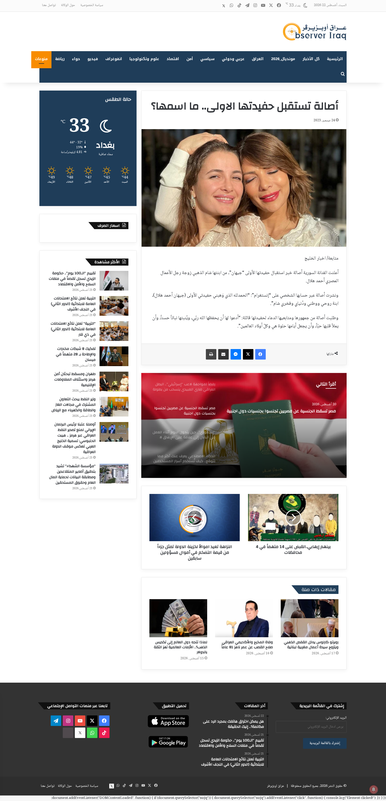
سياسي (207, 58)
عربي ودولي (233, 58)
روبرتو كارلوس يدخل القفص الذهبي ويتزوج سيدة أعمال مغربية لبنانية (311, 645)
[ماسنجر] (236, 354)
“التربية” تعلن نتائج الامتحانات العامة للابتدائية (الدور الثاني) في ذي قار (73, 329)
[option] (244, 425)
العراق (258, 58)
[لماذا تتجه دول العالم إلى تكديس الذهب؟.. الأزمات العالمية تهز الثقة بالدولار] (178, 618)
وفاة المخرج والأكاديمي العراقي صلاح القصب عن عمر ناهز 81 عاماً (247, 645)
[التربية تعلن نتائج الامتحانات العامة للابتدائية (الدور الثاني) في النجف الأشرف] (114, 306)
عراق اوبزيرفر (275, 786)
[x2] (224, 6)
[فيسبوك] (260, 354)
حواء (76, 58)
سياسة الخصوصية (91, 5)
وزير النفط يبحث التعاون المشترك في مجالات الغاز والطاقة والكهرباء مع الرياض (73, 405)
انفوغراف (113, 58)
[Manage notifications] (373, 789)
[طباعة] (211, 354)
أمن (189, 58)
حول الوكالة (68, 5)
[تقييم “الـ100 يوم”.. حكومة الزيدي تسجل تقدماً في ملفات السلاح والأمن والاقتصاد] (114, 281)
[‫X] (248, 354)
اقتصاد (172, 58)
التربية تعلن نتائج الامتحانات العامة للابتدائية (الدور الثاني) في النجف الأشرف (73, 304)
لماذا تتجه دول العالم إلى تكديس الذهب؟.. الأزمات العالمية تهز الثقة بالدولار (180, 647)
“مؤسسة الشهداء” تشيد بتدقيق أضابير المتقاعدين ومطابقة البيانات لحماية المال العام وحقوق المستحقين (72, 474)
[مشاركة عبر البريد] (223, 354)
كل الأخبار (311, 58)
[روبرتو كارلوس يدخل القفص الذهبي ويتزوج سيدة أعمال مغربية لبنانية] (309, 618)
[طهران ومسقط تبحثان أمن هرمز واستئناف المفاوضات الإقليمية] (114, 381)
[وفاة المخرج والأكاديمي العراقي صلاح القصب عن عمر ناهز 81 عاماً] (244, 618)
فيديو (92, 58)
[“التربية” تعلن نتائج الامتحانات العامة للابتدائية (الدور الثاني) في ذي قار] (114, 331)
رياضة (60, 58)
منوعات (41, 58)
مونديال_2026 (283, 58)
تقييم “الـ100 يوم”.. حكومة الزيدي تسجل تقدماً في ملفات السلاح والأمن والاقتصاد (72, 279)
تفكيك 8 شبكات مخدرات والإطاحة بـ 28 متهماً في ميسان (76, 354)
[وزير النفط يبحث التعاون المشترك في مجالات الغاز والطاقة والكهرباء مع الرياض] (114, 407)
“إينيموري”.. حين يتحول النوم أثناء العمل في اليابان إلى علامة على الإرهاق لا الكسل (281, 415)
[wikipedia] (216, 6)
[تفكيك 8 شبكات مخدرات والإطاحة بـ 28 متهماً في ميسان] (114, 356)
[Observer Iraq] (315, 31)
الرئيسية (335, 58)
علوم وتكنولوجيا (144, 58)
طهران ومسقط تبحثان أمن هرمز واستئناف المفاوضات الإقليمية (75, 379)
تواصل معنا (49, 5)
